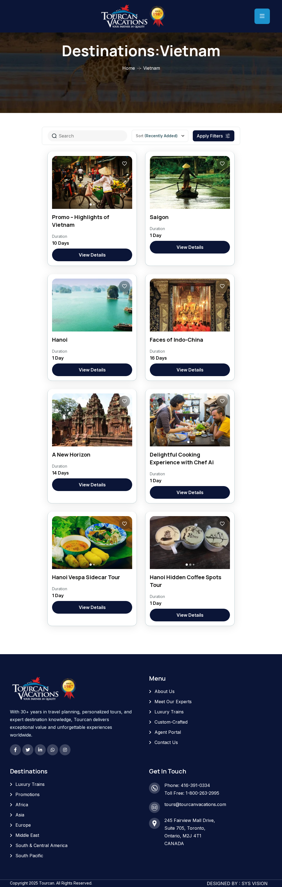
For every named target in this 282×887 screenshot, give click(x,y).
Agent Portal (167, 732)
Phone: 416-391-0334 (187, 785)
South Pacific (29, 855)
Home (128, 68)
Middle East (27, 835)
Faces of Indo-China (176, 339)
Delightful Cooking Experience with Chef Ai (182, 458)
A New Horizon (71, 454)
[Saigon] (190, 182)
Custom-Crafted (171, 722)
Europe (23, 825)
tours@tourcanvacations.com (195, 804)
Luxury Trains (169, 712)
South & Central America (41, 845)
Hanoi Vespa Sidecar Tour (86, 577)
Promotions (27, 794)
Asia (19, 815)
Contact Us (166, 742)
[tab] (91, 204)
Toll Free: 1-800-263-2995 (191, 793)
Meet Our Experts (173, 701)
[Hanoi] (92, 305)
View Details (92, 255)
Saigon (159, 217)
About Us (164, 691)
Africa (21, 804)
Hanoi (59, 339)
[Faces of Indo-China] (190, 305)
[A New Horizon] (92, 419)
